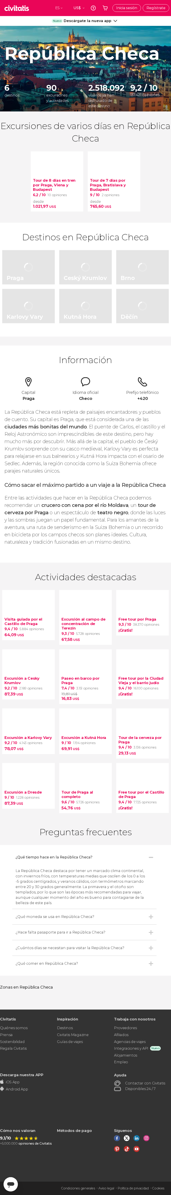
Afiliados (121, 1035)
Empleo (121, 1062)
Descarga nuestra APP (21, 1074)
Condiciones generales (78, 1188)
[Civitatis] (16, 8)
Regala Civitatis (13, 1048)
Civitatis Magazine (72, 1035)
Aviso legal (106, 1188)
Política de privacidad (133, 1188)
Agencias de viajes (129, 1042)
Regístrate (156, 8)
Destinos (65, 1028)
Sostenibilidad (12, 1042)
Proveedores (125, 1028)
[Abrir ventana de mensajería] (11, 1184)
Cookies (158, 1188)
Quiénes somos (14, 1028)
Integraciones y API (131, 1048)
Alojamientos (125, 1055)
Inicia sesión (126, 8)
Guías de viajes (70, 1042)
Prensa (6, 1035)
